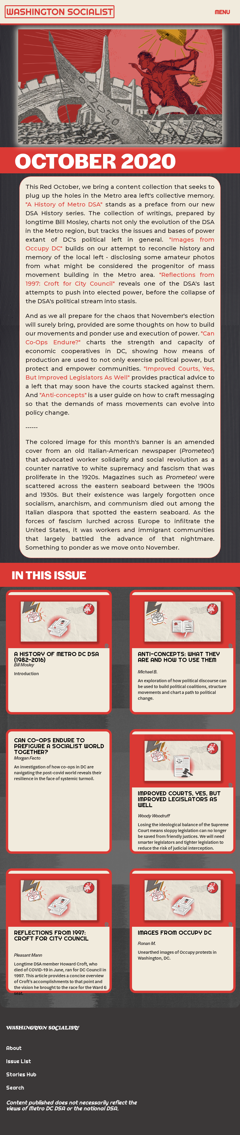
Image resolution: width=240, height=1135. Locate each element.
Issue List (18, 1061)
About (14, 1048)
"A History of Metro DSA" (64, 204)
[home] (107, 11)
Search (15, 1087)
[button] (222, 12)
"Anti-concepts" (63, 395)
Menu (222, 12)
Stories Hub (21, 1074)
